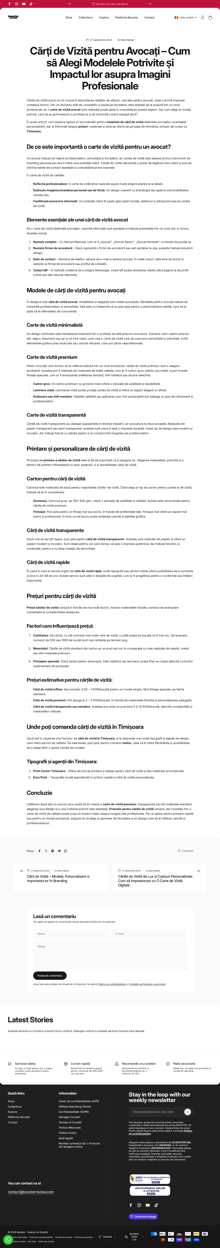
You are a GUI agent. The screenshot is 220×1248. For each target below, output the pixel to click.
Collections (15, 1106)
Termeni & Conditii (70, 1122)
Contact (13, 1122)
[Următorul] (150, 4)
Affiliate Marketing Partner (75, 1106)
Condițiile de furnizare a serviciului (147, 984)
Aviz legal (32, 1241)
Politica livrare (67, 1132)
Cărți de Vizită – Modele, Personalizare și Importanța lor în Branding (58, 878)
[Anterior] (69, 4)
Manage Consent (69, 1117)
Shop (11, 1101)
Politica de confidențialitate (112, 984)
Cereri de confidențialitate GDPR (79, 1101)
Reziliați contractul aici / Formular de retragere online (79, 1145)
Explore (12, 1111)
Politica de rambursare (17, 1237)
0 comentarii (187, 850)
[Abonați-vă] (187, 1112)
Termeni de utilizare (63, 1237)
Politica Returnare (70, 1127)
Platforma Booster (19, 1117)
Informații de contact (17, 1241)
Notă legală (66, 1138)
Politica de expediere (83, 1237)
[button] (186, 17)
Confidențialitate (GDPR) (74, 1111)
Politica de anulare (46, 1241)
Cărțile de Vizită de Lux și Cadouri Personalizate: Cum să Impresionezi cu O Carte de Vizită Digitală (155, 880)
